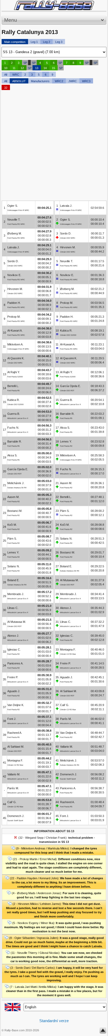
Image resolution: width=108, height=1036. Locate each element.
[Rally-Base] (54, 5)
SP (25, 62)
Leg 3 (58, 41)
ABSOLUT (19, 81)
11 (14, 68)
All (5, 74)
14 (45, 68)
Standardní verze (54, 1020)
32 (5, 87)
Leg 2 (46, 41)
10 (5, 68)
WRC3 (86, 81)
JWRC (72, 81)
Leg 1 (34, 41)
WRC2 (59, 81)
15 (53, 68)
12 (22, 68)
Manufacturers (40, 81)
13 (36, 68)
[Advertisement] (54, 146)
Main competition (14, 41)
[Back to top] (102, 1031)
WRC (15, 74)
